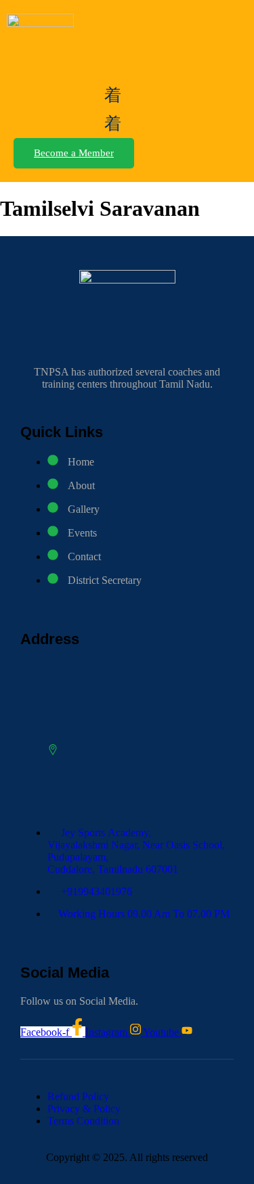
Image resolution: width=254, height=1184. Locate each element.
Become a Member (74, 152)
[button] (112, 95)
